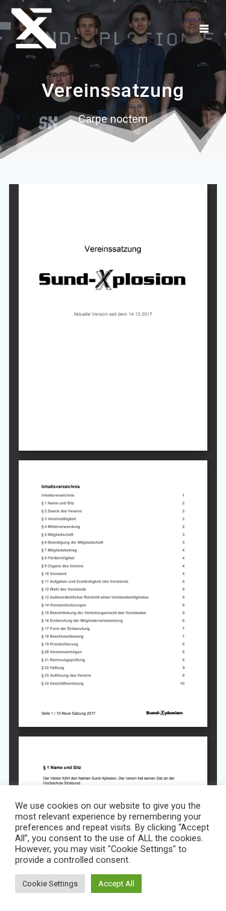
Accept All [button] (116, 883)
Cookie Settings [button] (50, 883)
